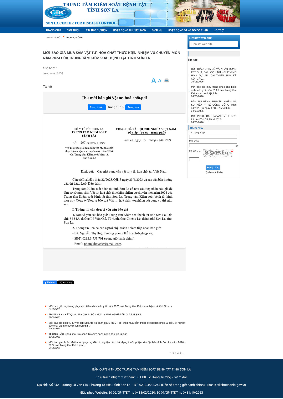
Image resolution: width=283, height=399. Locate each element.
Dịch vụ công (74, 37)
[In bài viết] (173, 80)
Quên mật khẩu (214, 172)
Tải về (47, 86)
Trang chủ (53, 37)
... (184, 353)
